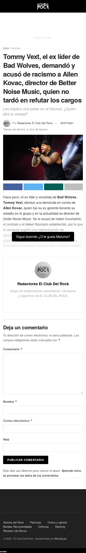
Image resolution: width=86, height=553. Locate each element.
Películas (35, 522)
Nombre (10, 401)
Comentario (13, 349)
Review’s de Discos (15, 531)
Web (6, 439)
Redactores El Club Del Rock (35, 123)
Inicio (6, 48)
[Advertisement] (43, 22)
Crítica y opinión (57, 522)
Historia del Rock (13, 522)
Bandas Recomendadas (17, 527)
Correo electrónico (18, 420)
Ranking (60, 527)
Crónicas (43, 527)
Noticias (15, 48)
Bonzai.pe (60, 538)
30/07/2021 (67, 123)
